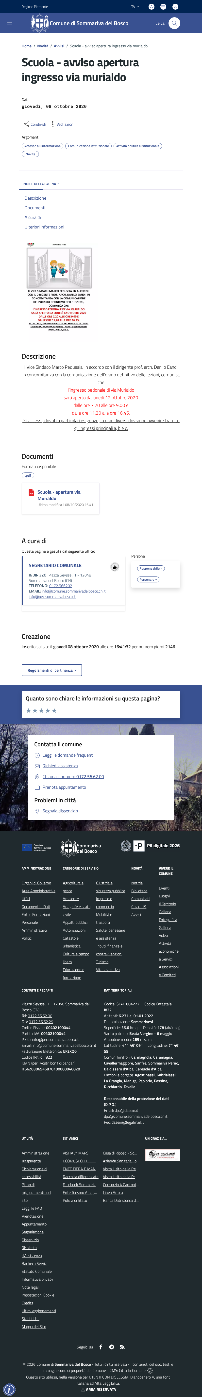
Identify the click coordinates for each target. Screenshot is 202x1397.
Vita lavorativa (108, 970)
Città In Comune (132, 1370)
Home (27, 46)
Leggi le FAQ (32, 1208)
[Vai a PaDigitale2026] (150, 845)
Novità (42, 46)
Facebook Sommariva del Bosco (88, 1184)
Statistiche (30, 1319)
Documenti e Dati (36, 906)
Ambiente (71, 899)
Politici (27, 938)
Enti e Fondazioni (36, 914)
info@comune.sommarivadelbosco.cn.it (74, 591)
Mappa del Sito (34, 1326)
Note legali (30, 1287)
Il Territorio (167, 904)
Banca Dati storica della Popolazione (132, 1200)
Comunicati (140, 899)
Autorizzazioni (74, 930)
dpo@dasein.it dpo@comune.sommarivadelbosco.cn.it (136, 1113)
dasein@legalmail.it (128, 1122)
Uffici (26, 899)
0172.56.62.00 (40, 1016)
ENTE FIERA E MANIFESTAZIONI (90, 1169)
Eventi (164, 888)
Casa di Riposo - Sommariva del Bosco (134, 1153)
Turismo (102, 962)
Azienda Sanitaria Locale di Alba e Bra (134, 1161)
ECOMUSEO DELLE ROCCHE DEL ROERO (97, 1161)
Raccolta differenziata (81, 1177)
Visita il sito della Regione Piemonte (132, 1169)
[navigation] (10, 23)
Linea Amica (113, 1192)
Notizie (137, 883)
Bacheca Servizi (34, 1263)
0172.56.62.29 (41, 1022)
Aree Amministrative (38, 891)
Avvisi (59, 46)
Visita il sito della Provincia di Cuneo (132, 1177)
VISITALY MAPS (75, 1153)
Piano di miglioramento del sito (36, 1192)
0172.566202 (60, 586)
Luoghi (164, 896)
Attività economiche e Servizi (169, 951)
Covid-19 (138, 906)
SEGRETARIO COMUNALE (55, 565)
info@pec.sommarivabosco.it (52, 596)
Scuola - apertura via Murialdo (59, 495)
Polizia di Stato (75, 1200)
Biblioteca (139, 891)
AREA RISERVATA (101, 1389)
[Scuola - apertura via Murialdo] (31, 492)
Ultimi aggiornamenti (39, 1311)
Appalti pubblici (75, 922)
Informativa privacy (37, 1279)
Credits (27, 1303)
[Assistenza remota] (150, 1370)
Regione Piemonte (35, 6)
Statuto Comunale (37, 1271)
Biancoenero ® (142, 1377)
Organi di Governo (36, 883)
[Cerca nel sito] (174, 23)
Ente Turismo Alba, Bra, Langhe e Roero (95, 1192)
